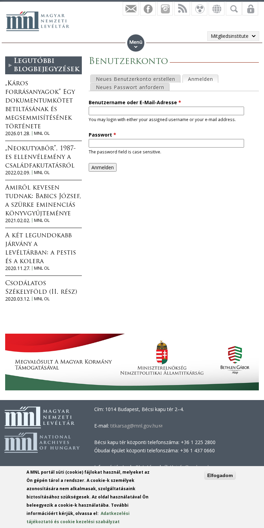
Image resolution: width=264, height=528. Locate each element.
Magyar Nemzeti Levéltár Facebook (148, 8)
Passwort (102, 134)
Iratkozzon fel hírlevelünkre (131, 8)
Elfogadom (220, 475)
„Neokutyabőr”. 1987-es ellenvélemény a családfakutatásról (40, 157)
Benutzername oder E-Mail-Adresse (135, 102)
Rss (182, 8)
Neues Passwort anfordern (130, 87)
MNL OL (42, 133)
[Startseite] (41, 20)
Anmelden (203, 79)
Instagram (165, 8)
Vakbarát (199, 8)
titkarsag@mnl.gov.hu (135, 425)
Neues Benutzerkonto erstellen (135, 79)
